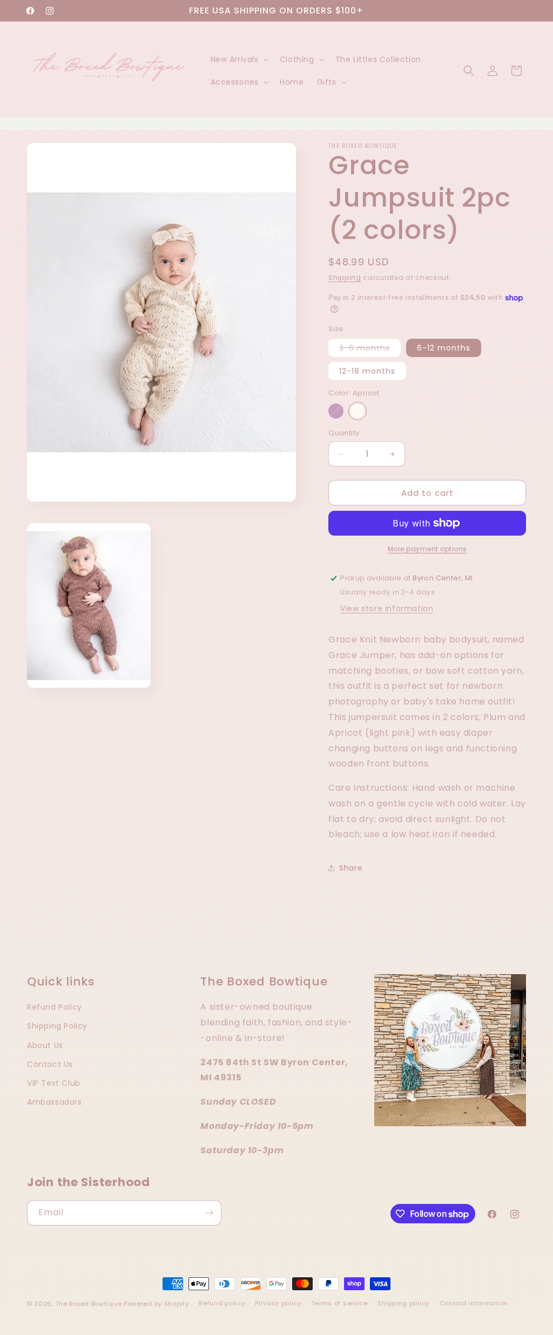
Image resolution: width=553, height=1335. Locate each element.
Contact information (474, 1303)
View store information (386, 608)
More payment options (427, 548)
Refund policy (222, 1303)
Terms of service (340, 1303)
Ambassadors (54, 1102)
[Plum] (335, 411)
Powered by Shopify (156, 1303)
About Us (45, 1045)
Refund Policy (54, 1007)
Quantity (343, 433)
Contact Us (50, 1064)
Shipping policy (403, 1303)
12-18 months (367, 371)
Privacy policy (278, 1303)
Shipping (344, 277)
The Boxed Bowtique (89, 1303)
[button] (238, 59)
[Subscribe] (209, 1213)
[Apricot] (357, 411)
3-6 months (370, 349)
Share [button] (350, 867)
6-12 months (443, 348)
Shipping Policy (57, 1026)
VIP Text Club (53, 1083)
